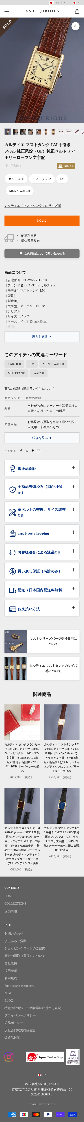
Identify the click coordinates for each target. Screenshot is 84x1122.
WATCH (39, 373)
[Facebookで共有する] (21, 451)
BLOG (8, 1000)
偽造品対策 (12, 1037)
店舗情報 (10, 911)
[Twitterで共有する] (27, 451)
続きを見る (40, 336)
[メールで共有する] (38, 451)
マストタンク (41, 179)
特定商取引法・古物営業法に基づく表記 (32, 1008)
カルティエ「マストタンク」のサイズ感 (32, 205)
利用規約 (10, 978)
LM (62, 179)
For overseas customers (19, 985)
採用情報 (10, 971)
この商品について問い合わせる (44, 253)
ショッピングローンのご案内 (24, 948)
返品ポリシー (13, 1023)
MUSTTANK (16, 373)
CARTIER (14, 364)
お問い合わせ (13, 933)
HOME (9, 896)
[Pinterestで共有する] (32, 451)
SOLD (42, 220)
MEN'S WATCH (19, 191)
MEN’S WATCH (53, 364)
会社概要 (10, 963)
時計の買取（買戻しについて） (26, 956)
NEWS (8, 993)
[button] (42, 470)
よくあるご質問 (15, 941)
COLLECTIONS (15, 903)
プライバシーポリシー (20, 1015)
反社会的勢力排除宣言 (20, 1030)
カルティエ (16, 179)
